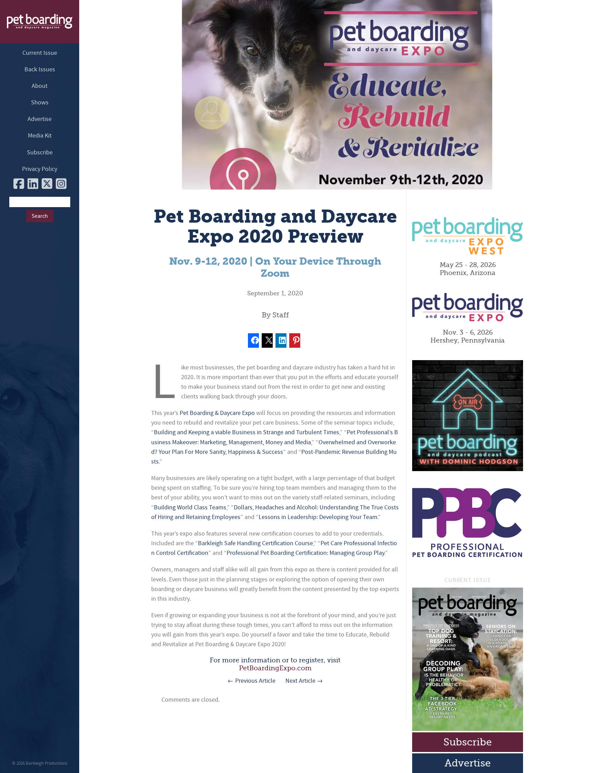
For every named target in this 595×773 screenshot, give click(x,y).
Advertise (40, 119)
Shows (40, 102)
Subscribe (40, 152)
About (40, 86)
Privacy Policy (39, 169)
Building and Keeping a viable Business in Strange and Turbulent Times (246, 432)
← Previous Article (251, 681)
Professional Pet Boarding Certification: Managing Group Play (305, 553)
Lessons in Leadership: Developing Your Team (318, 517)
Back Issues (39, 69)
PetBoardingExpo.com (275, 668)
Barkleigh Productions (46, 763)
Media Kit (40, 136)
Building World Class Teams (190, 507)
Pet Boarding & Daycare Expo (217, 413)
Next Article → (304, 681)
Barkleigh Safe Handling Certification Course (255, 543)
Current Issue (39, 53)
